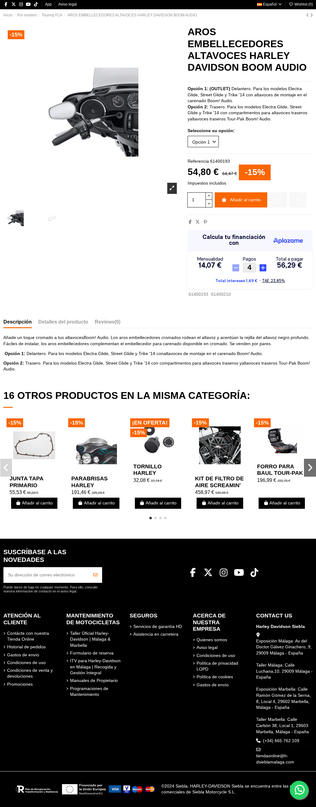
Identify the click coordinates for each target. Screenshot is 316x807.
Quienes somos (212, 639)
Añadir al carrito (245, 199)
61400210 (221, 294)
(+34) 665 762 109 (281, 740)
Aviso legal (67, 4)
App (49, 4)
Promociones (20, 684)
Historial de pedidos (26, 646)
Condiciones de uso (26, 662)
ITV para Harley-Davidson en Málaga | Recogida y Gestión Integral (95, 666)
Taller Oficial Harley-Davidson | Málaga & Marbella (90, 639)
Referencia (198, 161)
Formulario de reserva (92, 652)
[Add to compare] (298, 199)
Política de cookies (215, 676)
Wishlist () (303, 4)
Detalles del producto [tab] (63, 321)
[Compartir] (190, 222)
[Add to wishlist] (278, 199)
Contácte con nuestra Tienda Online (28, 636)
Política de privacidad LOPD (217, 666)
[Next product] (311, 15)
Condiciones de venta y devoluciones (30, 673)
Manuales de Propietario (94, 680)
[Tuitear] (197, 222)
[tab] (107, 323)
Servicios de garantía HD (157, 626)
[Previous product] (308, 15)
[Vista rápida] (43, 470)
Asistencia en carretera (155, 634)
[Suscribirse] (95, 575)
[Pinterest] (205, 222)
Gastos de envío (23, 654)
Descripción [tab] (17, 321)
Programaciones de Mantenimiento (89, 691)
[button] (150, 518)
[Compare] (34, 470)
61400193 (198, 294)
